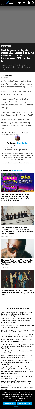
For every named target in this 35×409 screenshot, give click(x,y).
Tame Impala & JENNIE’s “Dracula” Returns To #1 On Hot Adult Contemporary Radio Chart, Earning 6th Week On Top (17, 346)
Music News (17, 170)
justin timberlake (21, 133)
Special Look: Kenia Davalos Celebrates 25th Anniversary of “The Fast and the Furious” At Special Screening (17, 387)
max (18, 134)
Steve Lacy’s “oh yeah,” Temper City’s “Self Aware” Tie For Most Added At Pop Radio (17, 262)
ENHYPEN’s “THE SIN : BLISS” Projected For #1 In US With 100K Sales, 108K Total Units (17, 293)
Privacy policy (24, 403)
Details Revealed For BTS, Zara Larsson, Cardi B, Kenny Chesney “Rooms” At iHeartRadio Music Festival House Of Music (17, 230)
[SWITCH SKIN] (28, 2)
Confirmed (9, 403)
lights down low (8, 134)
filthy (4, 133)
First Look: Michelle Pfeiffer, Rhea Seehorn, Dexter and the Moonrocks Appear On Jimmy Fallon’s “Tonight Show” (16, 362)
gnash (11, 133)
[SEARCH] (32, 2)
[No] (16, 406)
